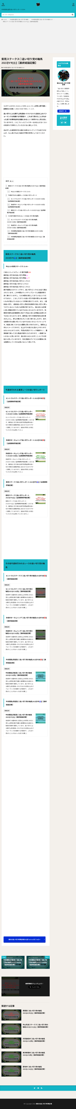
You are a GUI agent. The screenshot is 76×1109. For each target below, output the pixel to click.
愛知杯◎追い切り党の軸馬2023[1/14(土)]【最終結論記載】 (34, 1068)
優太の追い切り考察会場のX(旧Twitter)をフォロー (25, 939)
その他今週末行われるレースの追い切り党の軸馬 (22, 216)
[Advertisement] (38, 37)
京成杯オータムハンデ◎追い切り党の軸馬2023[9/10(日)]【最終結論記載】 (22, 226)
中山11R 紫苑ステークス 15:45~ (19, 191)
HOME (5, 19)
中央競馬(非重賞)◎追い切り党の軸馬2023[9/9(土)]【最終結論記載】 (26, 238)
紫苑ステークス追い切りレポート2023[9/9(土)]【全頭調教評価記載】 (26, 211)
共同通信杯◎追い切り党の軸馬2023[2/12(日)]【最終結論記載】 (34, 1040)
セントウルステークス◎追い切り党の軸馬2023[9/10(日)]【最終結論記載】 (22, 221)
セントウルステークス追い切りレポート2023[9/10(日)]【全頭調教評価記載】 (26, 200)
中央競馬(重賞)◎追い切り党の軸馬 (19, 19)
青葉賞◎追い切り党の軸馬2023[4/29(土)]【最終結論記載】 (34, 1012)
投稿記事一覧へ (63, 111)
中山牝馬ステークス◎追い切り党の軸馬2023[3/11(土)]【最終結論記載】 (36, 1026)
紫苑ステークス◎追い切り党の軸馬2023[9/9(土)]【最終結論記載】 (21, 21)
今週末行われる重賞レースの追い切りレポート (21, 195)
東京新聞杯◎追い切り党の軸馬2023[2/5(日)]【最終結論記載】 (34, 1054)
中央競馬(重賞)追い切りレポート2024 (13, 9)
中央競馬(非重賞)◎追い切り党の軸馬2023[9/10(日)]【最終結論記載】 (25, 232)
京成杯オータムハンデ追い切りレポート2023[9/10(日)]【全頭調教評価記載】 (26, 206)
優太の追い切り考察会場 (44, 1104)
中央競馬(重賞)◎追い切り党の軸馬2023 (42, 19)
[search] (73, 15)
